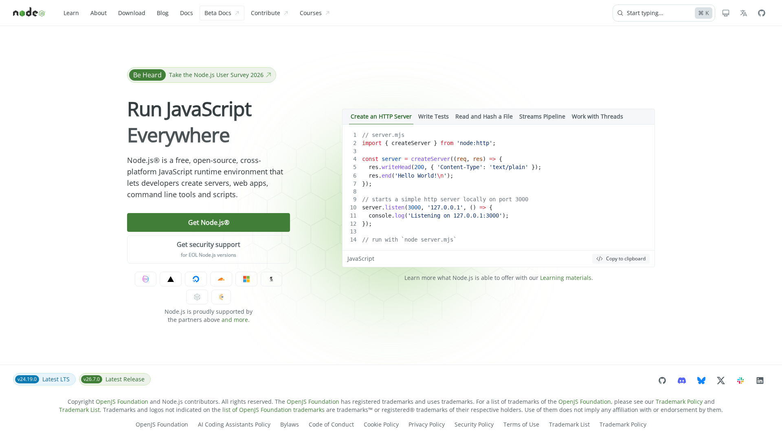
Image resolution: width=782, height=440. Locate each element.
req (461, 159)
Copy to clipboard (626, 258)
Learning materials (565, 278)
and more (235, 319)
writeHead (396, 167)
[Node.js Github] (761, 13)
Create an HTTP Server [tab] (381, 116)
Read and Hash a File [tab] (484, 116)
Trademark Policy (679, 401)
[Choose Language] (743, 13)
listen (394, 207)
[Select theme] (725, 13)
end (386, 175)
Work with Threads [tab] (597, 116)
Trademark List (79, 410)
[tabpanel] (498, 195)
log (399, 215)
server (391, 159)
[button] (208, 249)
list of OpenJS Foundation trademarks (273, 410)
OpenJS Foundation (122, 401)
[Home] (29, 13)
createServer (411, 143)
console (380, 215)
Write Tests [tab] (433, 116)
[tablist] (498, 116)
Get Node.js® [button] (208, 222)
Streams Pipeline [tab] (542, 116)
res (478, 159)
